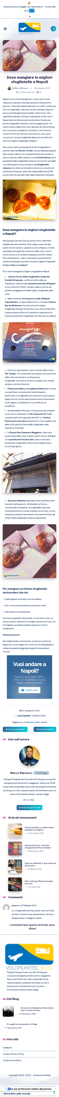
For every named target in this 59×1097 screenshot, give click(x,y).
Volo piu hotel (21, 972)
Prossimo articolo (45, 729)
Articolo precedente (15, 729)
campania (28, 722)
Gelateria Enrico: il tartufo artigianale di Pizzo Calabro (38, 846)
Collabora (7, 1047)
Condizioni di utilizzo (12, 1060)
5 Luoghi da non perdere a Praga (22, 1024)
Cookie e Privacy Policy (13, 1054)
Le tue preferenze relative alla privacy (31, 1088)
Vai (31, 11)
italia (37, 722)
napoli (44, 722)
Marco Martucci (21, 773)
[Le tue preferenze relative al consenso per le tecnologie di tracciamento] (54, 1092)
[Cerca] (53, 28)
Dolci (37, 710)
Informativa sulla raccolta (16, 1093)
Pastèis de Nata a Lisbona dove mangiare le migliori (39, 828)
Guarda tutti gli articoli (29, 807)
